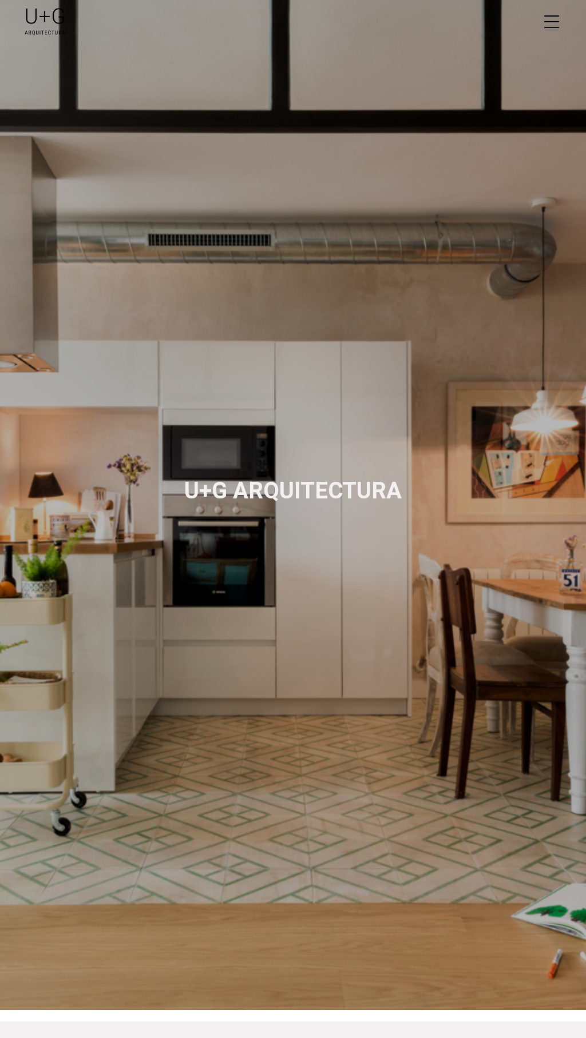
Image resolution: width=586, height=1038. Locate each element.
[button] (551, 22)
